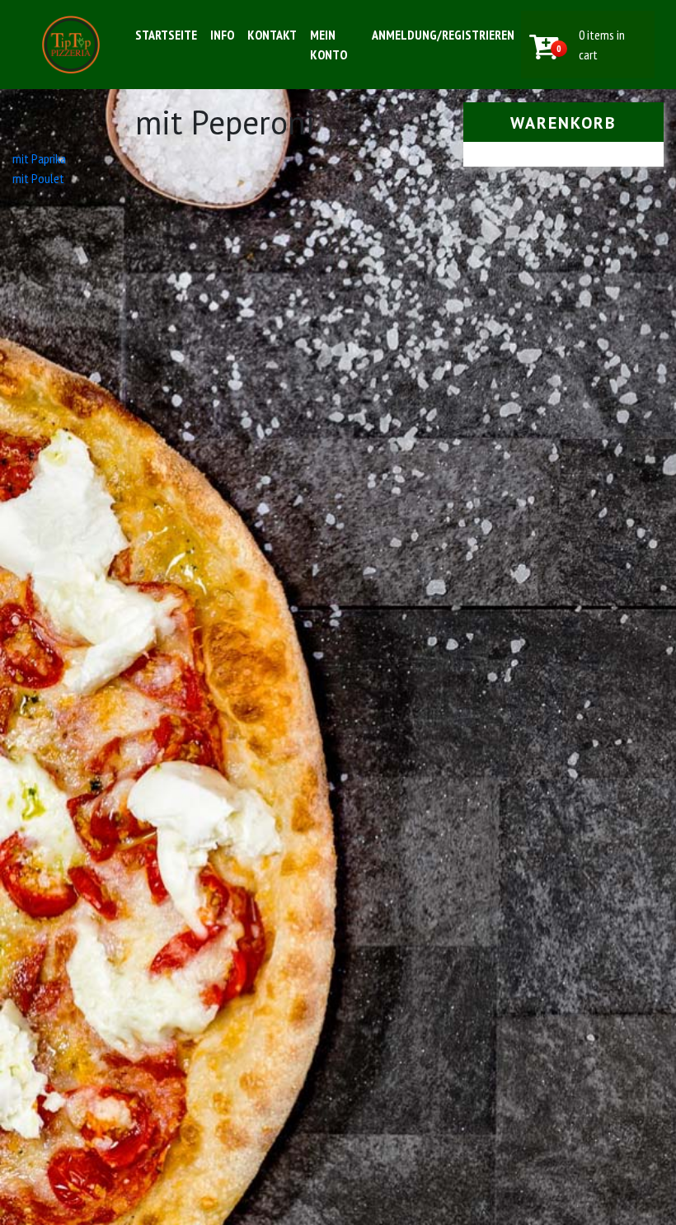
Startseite (166, 34)
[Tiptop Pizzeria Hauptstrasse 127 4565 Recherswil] (70, 44)
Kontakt (272, 34)
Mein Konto (328, 44)
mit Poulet (38, 178)
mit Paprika (39, 158)
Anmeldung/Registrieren (443, 34)
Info (222, 34)
